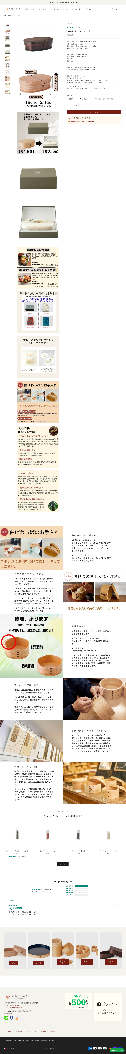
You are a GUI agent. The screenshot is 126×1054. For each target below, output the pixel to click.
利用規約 (37, 1040)
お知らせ (57, 9)
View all (63, 864)
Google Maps (8, 1013)
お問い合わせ (89, 9)
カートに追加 (94, 112)
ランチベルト (52, 815)
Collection (74, 815)
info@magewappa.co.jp (16, 1007)
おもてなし (87, 962)
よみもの (65, 9)
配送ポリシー (21, 1040)
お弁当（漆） (111, 962)
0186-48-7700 (15, 1005)
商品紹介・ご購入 (30, 9)
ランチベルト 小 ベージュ (108, 851)
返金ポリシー (29, 1040)
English (53, 1032)
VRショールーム (31, 1032)
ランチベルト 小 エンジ (48, 851)
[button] (71, 27)
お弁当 (14, 963)
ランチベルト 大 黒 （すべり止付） (17, 851)
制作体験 (19, 1032)
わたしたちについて (45, 9)
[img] (13, 905)
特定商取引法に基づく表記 (47, 1040)
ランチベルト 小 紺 (78, 851)
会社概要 (9, 1032)
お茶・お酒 (63, 962)
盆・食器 (38, 963)
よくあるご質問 (76, 9)
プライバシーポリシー (10, 1040)
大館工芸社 (70, 24)
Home (5, 15)
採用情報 (43, 1032)
